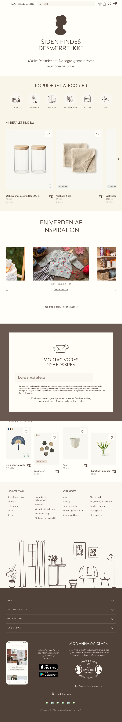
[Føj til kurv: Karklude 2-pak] (101, 196)
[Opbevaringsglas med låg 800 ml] (29, 159)
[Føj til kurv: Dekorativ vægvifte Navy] (29, 465)
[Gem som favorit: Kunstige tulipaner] (111, 437)
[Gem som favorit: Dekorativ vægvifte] (26, 431)
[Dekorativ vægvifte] (18, 443)
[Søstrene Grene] (23, 4)
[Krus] (75, 443)
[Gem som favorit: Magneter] (54, 437)
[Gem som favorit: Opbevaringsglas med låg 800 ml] (48, 134)
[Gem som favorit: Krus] (82, 431)
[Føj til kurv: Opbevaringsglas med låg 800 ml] (51, 196)
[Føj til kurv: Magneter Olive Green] (57, 471)
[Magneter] (46, 449)
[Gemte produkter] (109, 4)
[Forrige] (8, 264)
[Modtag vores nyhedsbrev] (100, 377)
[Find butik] (100, 4)
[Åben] (7, 4)
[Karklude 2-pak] (79, 159)
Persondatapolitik (26, 393)
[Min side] (105, 4)
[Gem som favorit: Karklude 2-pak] (97, 134)
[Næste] (118, 159)
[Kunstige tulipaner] (103, 449)
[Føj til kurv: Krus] (85, 465)
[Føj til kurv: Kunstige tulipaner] (114, 471)
